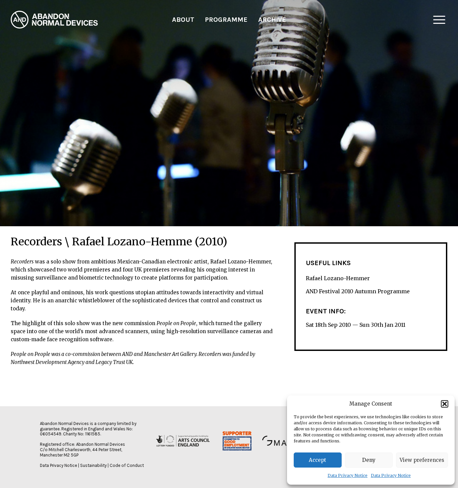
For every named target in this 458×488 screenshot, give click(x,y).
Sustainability (93, 465)
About (183, 19)
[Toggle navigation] (439, 20)
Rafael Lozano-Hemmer (338, 278)
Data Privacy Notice (347, 475)
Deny (369, 460)
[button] (444, 404)
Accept (317, 460)
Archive (272, 19)
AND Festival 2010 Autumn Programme (358, 291)
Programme (226, 19)
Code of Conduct (127, 465)
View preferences (422, 460)
